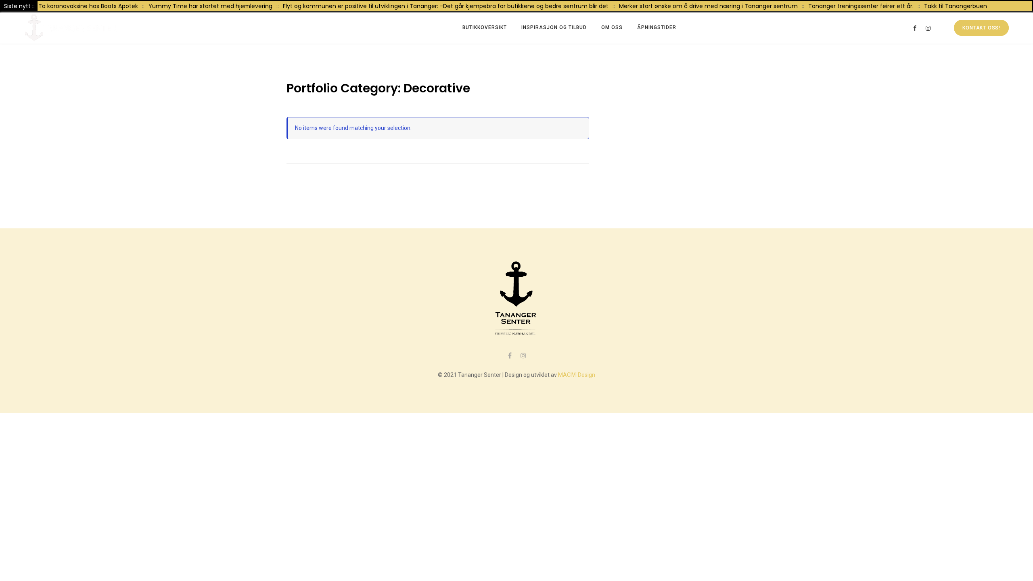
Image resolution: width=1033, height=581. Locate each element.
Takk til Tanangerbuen (945, 6)
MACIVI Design (576, 375)
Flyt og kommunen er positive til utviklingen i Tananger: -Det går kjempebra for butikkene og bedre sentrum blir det (435, 6)
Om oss (612, 27)
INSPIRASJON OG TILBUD (554, 27)
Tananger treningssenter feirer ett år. (850, 6)
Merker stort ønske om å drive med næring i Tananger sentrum (698, 6)
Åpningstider (656, 27)
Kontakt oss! (981, 28)
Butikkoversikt (484, 27)
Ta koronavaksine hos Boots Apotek (78, 6)
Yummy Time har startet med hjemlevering (200, 6)
